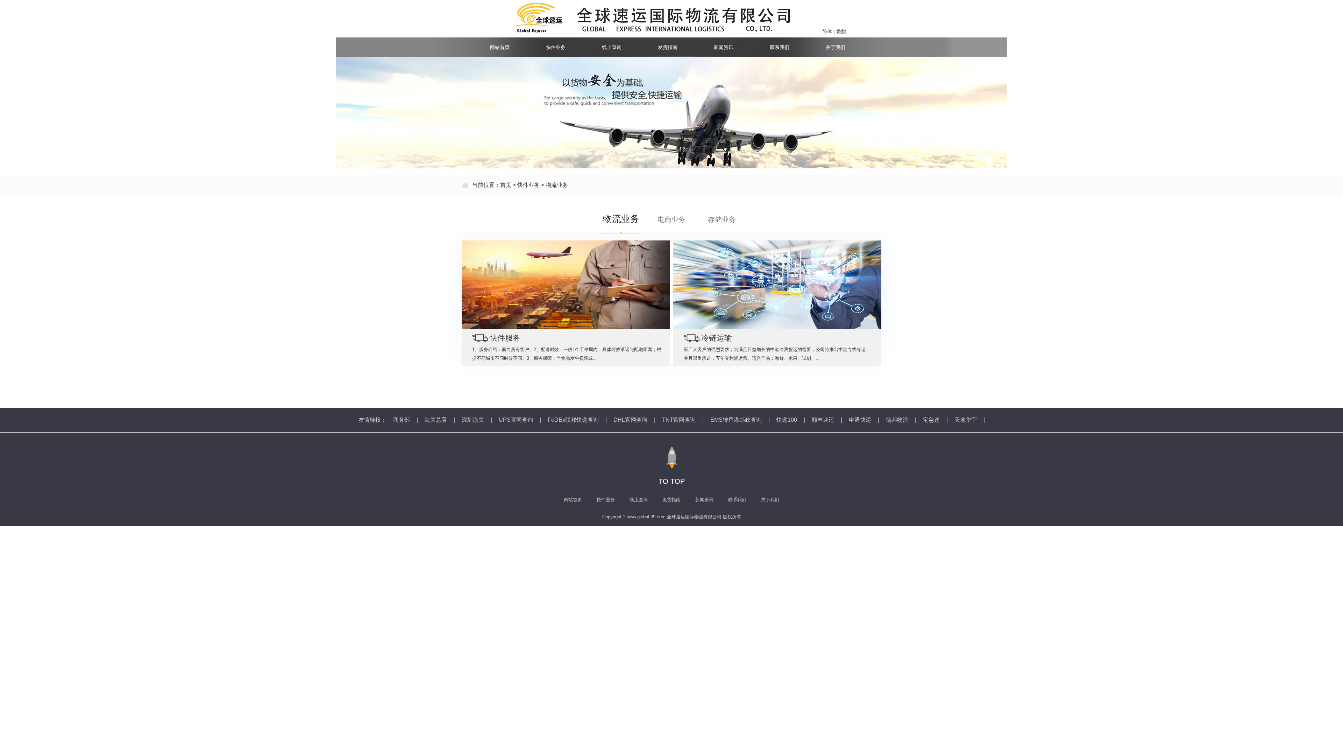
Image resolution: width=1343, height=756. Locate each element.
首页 (505, 185)
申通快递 (860, 420)
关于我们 (835, 47)
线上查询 (611, 47)
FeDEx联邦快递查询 (573, 420)
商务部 (401, 420)
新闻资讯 (723, 47)
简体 (827, 31)
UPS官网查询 (516, 420)
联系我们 (779, 47)
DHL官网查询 (630, 420)
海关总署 (436, 420)
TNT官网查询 (679, 420)
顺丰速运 (823, 420)
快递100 (786, 420)
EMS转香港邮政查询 (736, 420)
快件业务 (556, 47)
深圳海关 (473, 420)
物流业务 (557, 185)
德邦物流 (897, 420)
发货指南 (667, 47)
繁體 (841, 31)
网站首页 (500, 47)
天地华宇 (965, 420)
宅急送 (931, 420)
